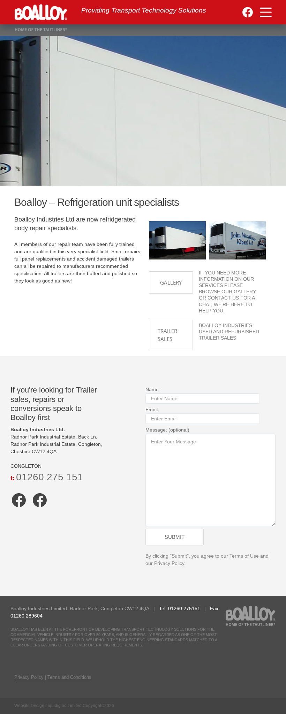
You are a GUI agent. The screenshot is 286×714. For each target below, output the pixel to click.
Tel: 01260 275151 (180, 608)
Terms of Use (244, 556)
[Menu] (266, 12)
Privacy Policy (169, 563)
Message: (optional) (167, 430)
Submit (175, 537)
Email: (152, 409)
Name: (152, 389)
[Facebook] (247, 12)
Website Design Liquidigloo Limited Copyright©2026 (64, 705)
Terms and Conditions (69, 677)
